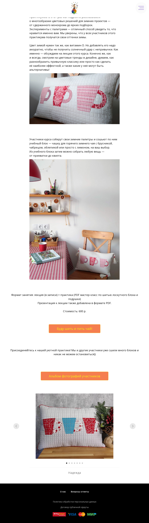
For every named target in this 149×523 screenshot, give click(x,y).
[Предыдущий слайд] (16, 426)
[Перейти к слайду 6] (79, 463)
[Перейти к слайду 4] (74, 463)
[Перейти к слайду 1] (66, 463)
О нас (63, 491)
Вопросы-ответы (80, 491)
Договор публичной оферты (74, 507)
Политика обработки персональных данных (74, 501)
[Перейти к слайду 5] (77, 463)
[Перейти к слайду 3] (71, 463)
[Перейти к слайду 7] (82, 463)
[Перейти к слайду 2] (69, 463)
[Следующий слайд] (133, 426)
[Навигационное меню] (141, 8)
